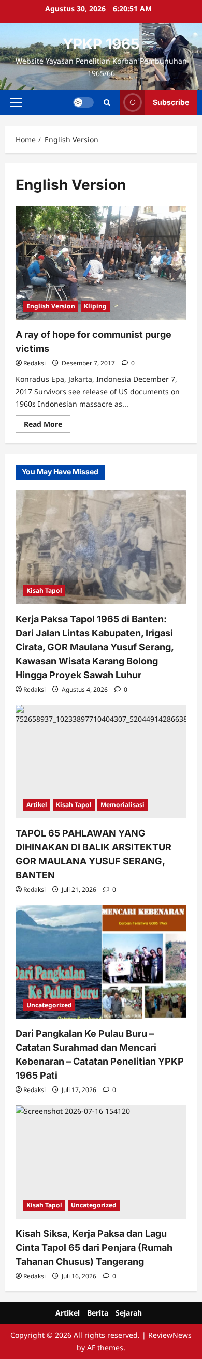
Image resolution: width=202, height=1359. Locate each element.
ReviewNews (170, 1335)
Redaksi (34, 363)
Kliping (95, 306)
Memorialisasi (122, 804)
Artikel (36, 804)
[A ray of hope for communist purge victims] (101, 263)
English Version (50, 306)
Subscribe (171, 102)
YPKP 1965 (101, 44)
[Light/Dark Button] (83, 102)
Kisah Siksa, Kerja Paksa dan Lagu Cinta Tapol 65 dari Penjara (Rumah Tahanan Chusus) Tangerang (94, 1247)
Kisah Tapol (44, 590)
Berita (97, 1313)
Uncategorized (49, 1004)
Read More (47, 426)
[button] (16, 102)
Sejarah (129, 1313)
